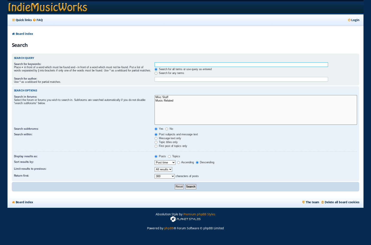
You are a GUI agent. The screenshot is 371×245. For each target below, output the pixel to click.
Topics (175, 156)
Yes (160, 128)
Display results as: (26, 156)
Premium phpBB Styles (199, 214)
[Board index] (48, 7)
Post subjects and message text (178, 134)
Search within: (23, 134)
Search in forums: (25, 96)
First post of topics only (172, 146)
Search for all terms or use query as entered (185, 69)
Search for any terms (171, 73)
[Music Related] (256, 101)
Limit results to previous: (30, 168)
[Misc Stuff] (256, 97)
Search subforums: (26, 128)
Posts (162, 156)
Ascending (187, 162)
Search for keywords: (27, 64)
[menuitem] (38, 20)
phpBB (169, 228)
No (171, 128)
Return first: (21, 175)
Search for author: (25, 78)
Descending (206, 162)
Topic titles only (168, 142)
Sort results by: (24, 161)
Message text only (169, 138)
